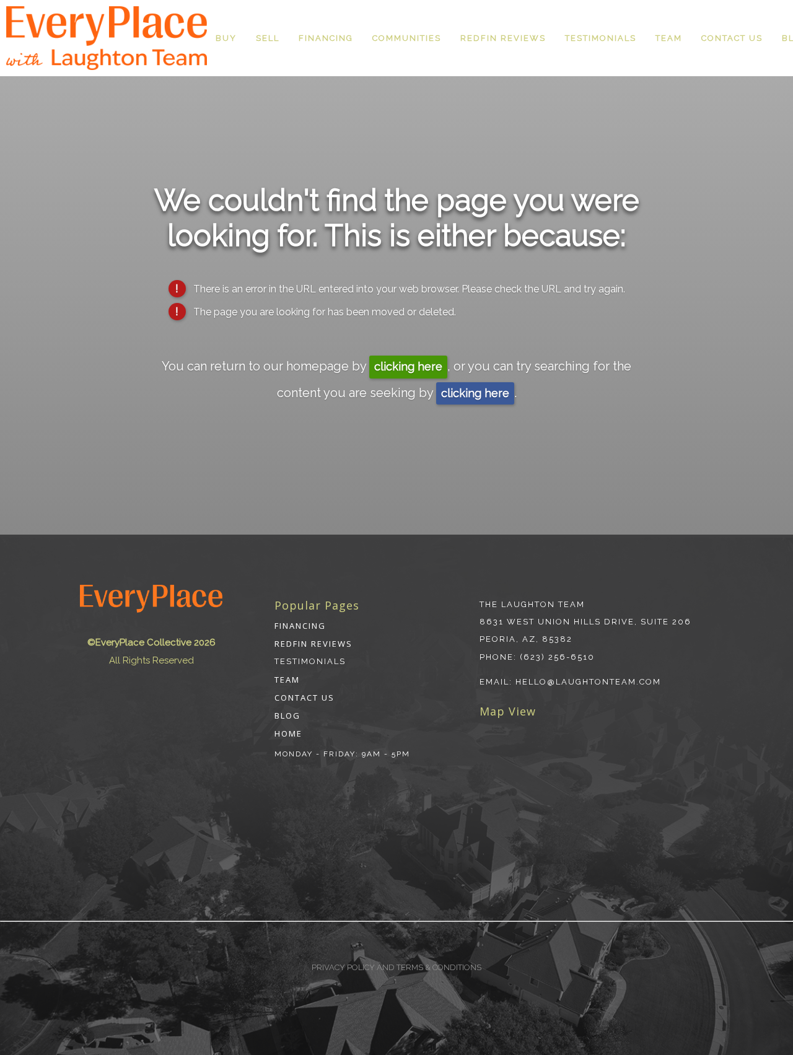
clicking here (408, 366)
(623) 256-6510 (557, 657)
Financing (326, 38)
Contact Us (732, 38)
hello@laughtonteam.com (588, 681)
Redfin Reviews (503, 38)
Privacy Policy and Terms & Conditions (396, 967)
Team (668, 38)
